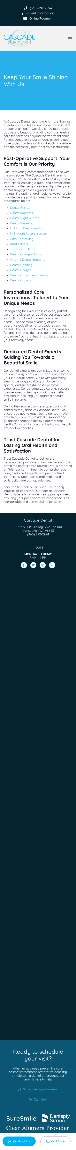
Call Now (58, 1141)
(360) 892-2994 (38, 534)
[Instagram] (43, 565)
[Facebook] (24, 565)
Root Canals (19, 244)
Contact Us (21, 1141)
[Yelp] (52, 565)
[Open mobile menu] (70, 38)
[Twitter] (33, 565)
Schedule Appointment (40, 1089)
